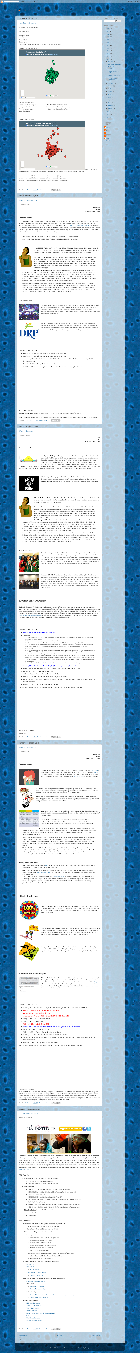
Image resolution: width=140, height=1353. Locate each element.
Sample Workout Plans (37, 1275)
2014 (108, 112)
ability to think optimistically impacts (30, 615)
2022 (108, 40)
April (110, 100)
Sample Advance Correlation (39, 1297)
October (110, 86)
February (111, 105)
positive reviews (78, 776)
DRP (38, 872)
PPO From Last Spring (33, 1303)
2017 (108, 53)
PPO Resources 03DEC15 (28, 1113)
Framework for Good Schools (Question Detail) (40, 1313)
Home (59, 1335)
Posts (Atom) (30, 1340)
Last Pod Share (34, 1269)
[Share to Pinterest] (60, 190)
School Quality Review (33, 1305)
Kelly (108, 136)
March (110, 103)
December (111, 62)
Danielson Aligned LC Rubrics (35, 1281)
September (111, 89)
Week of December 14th (28, 431)
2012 (108, 117)
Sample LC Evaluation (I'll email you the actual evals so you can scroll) (52, 1295)
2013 (108, 114)
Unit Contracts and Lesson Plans (36, 1272)
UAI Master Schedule (33, 1318)
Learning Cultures (31, 1310)
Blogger (87, 1348)
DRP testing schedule (58, 877)
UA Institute (24, 9)
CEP (27, 1315)
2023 (108, 37)
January (110, 108)
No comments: (44, 190)
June (109, 94)
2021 (108, 42)
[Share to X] (56, 190)
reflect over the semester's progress (78, 225)
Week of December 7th (27, 747)
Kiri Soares (108, 139)
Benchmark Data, (46, 872)
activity (95, 982)
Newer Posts (23, 1335)
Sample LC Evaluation (37, 1286)
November (111, 83)
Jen (107, 130)
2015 (108, 59)
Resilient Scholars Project (34, 1320)
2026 (108, 28)
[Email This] (52, 190)
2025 (108, 31)
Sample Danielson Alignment (39, 1289)
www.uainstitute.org (25, 1169)
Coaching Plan (30, 1264)
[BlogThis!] (54, 190)
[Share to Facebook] (58, 190)
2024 (108, 34)
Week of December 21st (28, 200)
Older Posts (95, 1335)
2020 (108, 45)
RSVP (47, 865)
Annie (108, 127)
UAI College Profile (32, 1308)
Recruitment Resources (27, 23)
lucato (75, 1348)
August (110, 91)
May (109, 97)
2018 (108, 51)
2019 (108, 48)
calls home (95, 770)
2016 (108, 56)
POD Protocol (30, 1267)
